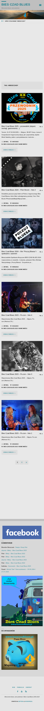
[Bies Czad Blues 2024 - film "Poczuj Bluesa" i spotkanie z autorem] (22, 233)
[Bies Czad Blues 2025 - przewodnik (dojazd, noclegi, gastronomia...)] (22, 108)
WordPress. (29, 701)
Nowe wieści (23, 144)
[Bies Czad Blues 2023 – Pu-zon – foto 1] (22, 415)
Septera (21, 701)
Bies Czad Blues (15, 4)
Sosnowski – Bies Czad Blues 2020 (19, 566)
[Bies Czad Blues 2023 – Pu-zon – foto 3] (22, 356)
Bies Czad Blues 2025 (10, 144)
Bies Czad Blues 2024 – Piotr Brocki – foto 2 (19, 190)
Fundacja (20, 687)
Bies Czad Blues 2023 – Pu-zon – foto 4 (17, 315)
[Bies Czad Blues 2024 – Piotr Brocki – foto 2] (22, 172)
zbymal (3, 550)
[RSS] (26, 691)
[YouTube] (22, 691)
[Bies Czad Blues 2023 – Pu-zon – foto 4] (22, 297)
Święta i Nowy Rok (21, 547)
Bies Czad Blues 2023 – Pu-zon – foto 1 (17, 433)
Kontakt (29, 687)
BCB (13, 687)
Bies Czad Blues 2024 (10, 205)
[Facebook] (17, 691)
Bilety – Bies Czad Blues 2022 (17, 550)
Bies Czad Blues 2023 (10, 328)
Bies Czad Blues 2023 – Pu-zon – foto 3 (17, 374)
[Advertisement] (22, 52)
